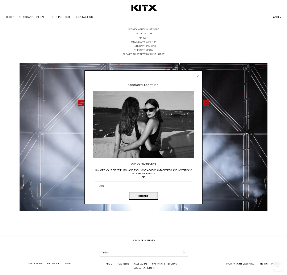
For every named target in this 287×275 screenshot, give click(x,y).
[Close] (197, 74)
